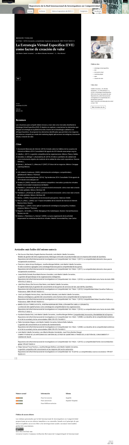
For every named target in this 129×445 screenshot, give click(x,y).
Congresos (83, 11)
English (68, 398)
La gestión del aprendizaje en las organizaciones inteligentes (39, 277)
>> (16, 358)
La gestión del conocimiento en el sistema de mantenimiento (39, 324)
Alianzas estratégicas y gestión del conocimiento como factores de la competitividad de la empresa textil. (55, 297)
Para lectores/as (46, 398)
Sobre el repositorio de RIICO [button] (62, 11)
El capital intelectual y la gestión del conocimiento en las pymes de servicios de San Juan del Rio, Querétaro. (55, 287)
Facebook (97, 11)
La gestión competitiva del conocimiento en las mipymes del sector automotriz (45, 349)
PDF (18, 79)
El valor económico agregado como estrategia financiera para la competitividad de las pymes (50, 267)
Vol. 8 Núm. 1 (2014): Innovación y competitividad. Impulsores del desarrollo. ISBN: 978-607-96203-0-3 (45, 41)
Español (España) (72, 400)
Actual (30, 11)
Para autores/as (46, 400)
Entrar (125, 1)
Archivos (42, 11)
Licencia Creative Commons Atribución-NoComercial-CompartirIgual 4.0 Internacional (47, 434)
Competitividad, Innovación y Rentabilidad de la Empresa (92, 314)
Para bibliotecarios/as (48, 403)
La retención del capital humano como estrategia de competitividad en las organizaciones (49, 307)
